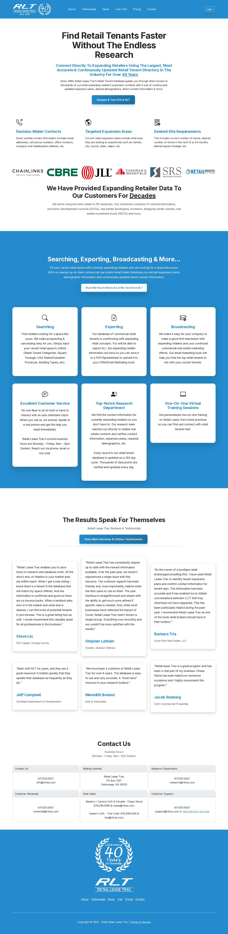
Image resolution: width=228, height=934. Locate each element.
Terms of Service (140, 922)
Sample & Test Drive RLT (113, 99)
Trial (119, 899)
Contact (151, 9)
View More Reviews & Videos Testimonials (113, 539)
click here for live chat (196, 811)
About (71, 9)
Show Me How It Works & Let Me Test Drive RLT (114, 287)
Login (209, 9)
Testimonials (89, 9)
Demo (105, 9)
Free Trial (121, 9)
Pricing (137, 9)
